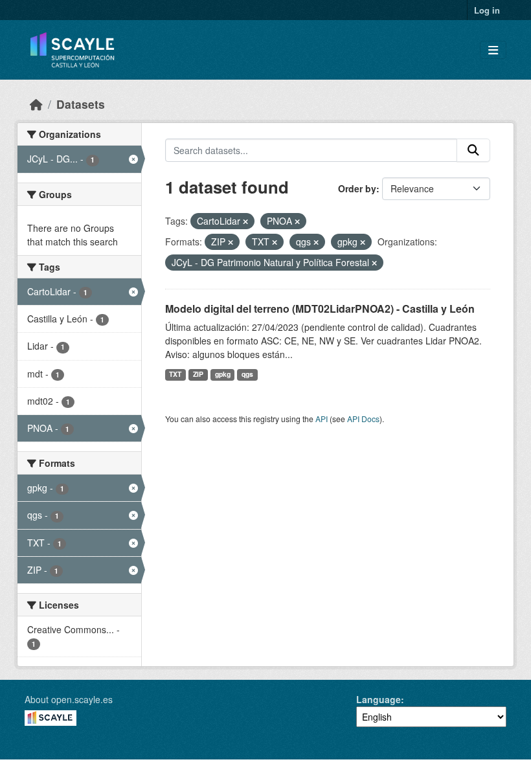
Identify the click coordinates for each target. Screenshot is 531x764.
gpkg (223, 374)
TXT (175, 374)
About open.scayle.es (69, 699)
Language (378, 699)
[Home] (36, 104)
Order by (357, 188)
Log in (487, 10)
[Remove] (245, 221)
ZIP (198, 374)
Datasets (80, 104)
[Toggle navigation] (493, 50)
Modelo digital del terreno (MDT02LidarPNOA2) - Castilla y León (320, 308)
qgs (247, 374)
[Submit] (473, 150)
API (321, 418)
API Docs (363, 418)
